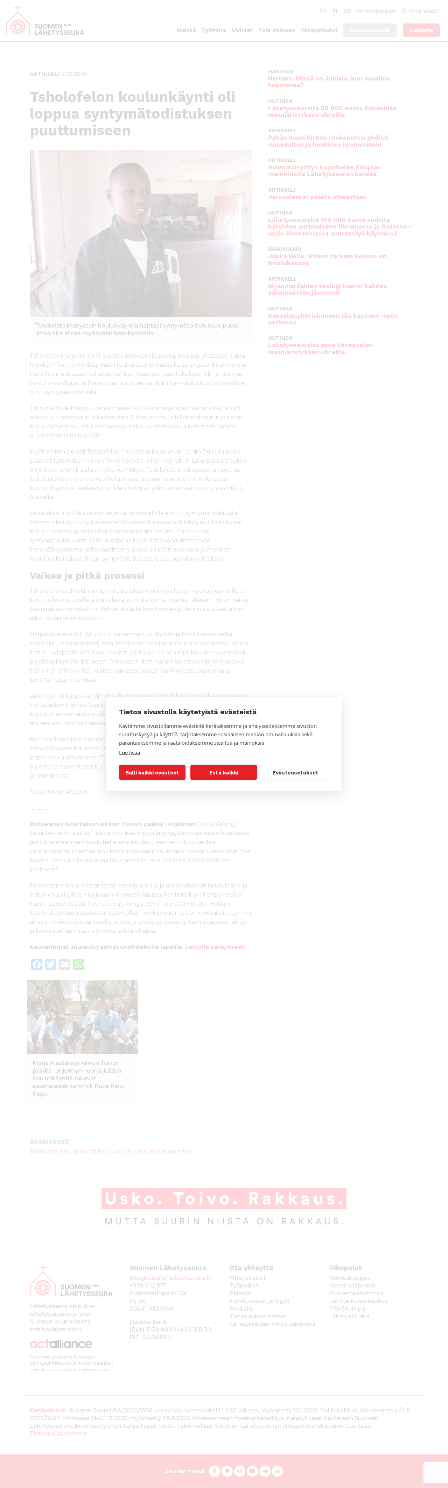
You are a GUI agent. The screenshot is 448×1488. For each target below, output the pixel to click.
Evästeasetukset (295, 772)
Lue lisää (129, 752)
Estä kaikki (223, 772)
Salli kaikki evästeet (152, 772)
